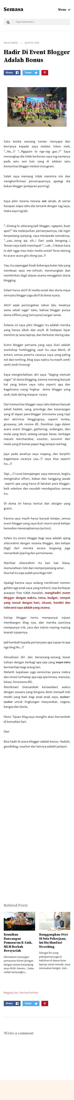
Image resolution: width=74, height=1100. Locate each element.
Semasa (13, 9)
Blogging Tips (11, 992)
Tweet (28, 72)
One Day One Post (28, 992)
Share (9, 72)
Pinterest (44, 72)
